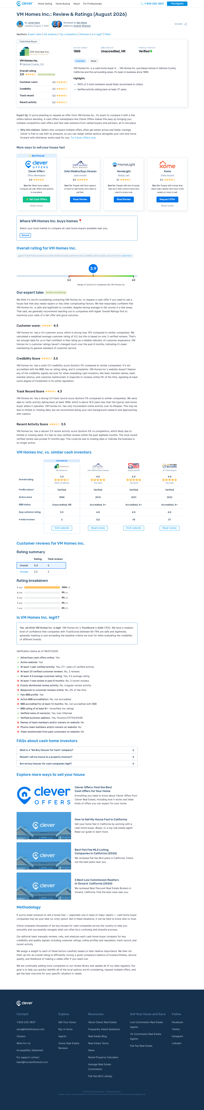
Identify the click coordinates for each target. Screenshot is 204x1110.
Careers (21, 1036)
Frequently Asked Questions (104, 1029)
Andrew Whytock (82, 25)
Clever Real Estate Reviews (68, 1046)
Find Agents (177, 3)
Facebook (177, 1022)
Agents (62, 1036)
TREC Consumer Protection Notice (101, 1094)
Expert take (34, 34)
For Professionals (92, 3)
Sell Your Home (67, 1022)
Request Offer (167, 199)
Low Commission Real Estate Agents (146, 1024)
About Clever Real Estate (102, 1022)
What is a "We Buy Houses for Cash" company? (46, 750)
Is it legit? (97, 34)
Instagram (177, 1036)
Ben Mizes (82, 22)
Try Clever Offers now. (83, 137)
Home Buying (63, 3)
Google (24, 571)
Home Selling (45, 3)
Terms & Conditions (78, 1094)
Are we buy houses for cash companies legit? (46, 763)
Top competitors (68, 34)
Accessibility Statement (30, 1050)
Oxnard (25, 235)
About (76, 3)
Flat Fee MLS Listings (100, 1076)
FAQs (108, 34)
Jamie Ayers (34, 22)
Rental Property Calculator (103, 1057)
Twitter (176, 1029)
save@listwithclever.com (30, 1029)
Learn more (126, 256)
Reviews (84, 34)
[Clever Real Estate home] (26, 3)
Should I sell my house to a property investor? (46, 757)
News (91, 1050)
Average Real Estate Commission (99, 1067)
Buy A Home (65, 1029)
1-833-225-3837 (26, 1022)
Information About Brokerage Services (130, 1094)
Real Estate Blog (97, 1036)
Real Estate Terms (98, 1043)
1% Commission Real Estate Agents (145, 1036)
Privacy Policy (64, 1094)
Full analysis (50, 34)
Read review (36, 205)
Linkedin (176, 1043)
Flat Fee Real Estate (141, 1045)
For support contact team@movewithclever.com (32, 1060)
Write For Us (23, 1043)
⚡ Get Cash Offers (36, 199)
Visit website (61, 528)
